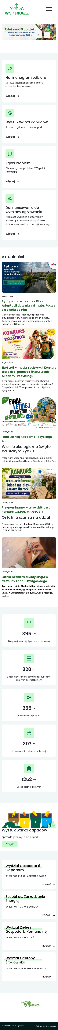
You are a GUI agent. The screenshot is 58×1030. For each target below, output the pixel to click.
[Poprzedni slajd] (38, 35)
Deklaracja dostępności (46, 1026)
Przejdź (10, 844)
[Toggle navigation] (49, 9)
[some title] (29, 32)
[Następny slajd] (47, 35)
